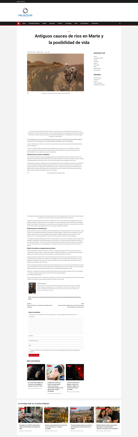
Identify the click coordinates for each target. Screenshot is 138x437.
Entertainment (84, 23)
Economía (52, 23)
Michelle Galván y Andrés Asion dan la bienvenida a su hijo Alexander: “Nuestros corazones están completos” (107, 426)
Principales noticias (34, 23)
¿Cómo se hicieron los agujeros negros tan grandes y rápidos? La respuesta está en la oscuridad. (73, 386)
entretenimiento (101, 408)
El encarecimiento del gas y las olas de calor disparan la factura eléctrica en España (81, 426)
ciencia (68, 31)
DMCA (95, 81)
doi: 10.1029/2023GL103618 (34, 274)
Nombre (31, 335)
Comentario (32, 316)
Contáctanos (94, 23)
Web (30, 345)
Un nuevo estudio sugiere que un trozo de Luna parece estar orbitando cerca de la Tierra (71, 305)
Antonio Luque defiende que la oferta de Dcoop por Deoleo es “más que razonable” (56, 426)
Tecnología (68, 23)
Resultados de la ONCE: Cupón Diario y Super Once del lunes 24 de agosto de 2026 (29, 426)
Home (24, 23)
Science (60, 23)
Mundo (44, 23)
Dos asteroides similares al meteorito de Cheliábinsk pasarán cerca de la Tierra (35, 384)
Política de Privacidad (99, 84)
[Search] (120, 23)
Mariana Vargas (32, 52)
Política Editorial (98, 83)
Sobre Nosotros (98, 77)
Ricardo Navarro (39, 388)
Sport (75, 23)
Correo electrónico (34, 340)
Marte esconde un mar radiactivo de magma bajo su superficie (39, 305)
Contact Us (96, 79)
